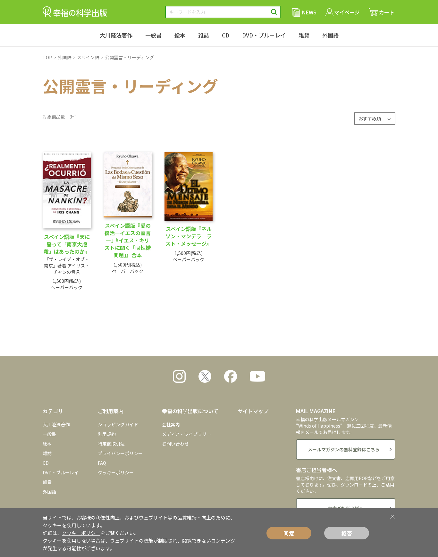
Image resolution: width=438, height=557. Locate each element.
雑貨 (304, 35)
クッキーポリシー (116, 472)
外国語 (330, 35)
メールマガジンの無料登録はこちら (344, 449)
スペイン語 (88, 57)
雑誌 (203, 35)
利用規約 (107, 434)
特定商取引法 (111, 443)
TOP (47, 57)
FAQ (102, 463)
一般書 (153, 35)
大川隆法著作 (116, 35)
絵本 (179, 35)
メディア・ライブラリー (186, 434)
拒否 (346, 533)
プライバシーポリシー (120, 453)
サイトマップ (253, 411)
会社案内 (171, 424)
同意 (288, 533)
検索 (274, 12)
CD (225, 35)
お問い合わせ (175, 443)
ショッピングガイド (118, 424)
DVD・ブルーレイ (264, 35)
